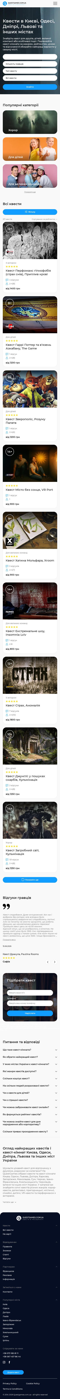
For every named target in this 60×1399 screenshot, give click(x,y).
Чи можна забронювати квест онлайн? (26, 1107)
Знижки (7, 1250)
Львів (6, 1316)
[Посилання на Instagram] (4, 1362)
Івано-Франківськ (12, 1320)
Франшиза (8, 1271)
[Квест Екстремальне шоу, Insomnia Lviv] (30, 617)
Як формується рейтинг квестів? (22, 1114)
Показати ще (30, 192)
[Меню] (55, 4)
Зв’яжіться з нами (12, 1287)
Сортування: (43, 219)
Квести (6, 1225)
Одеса (6, 1308)
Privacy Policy (10, 1383)
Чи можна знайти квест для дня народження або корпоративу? (22, 1123)
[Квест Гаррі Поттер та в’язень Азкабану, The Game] (30, 331)
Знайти (30, 87)
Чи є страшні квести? (15, 1100)
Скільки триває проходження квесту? (25, 1131)
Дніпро (6, 1312)
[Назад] (47, 962)
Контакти (7, 1292)
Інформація (9, 1279)
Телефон (11, 998)
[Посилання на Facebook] (9, 1362)
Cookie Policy (33, 1383)
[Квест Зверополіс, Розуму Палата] (30, 405)
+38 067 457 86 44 (12, 1356)
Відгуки (7, 1258)
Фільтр (31, 212)
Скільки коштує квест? (16, 1078)
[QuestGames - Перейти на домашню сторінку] (14, 3)
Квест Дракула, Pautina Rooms (21, 954)
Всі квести (8, 1230)
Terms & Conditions (12, 1389)
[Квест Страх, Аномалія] (30, 690)
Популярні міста (11, 1300)
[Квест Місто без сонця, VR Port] (30, 476)
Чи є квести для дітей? (16, 1093)
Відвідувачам (9, 1242)
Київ (5, 1304)
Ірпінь (6, 1340)
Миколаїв (8, 1328)
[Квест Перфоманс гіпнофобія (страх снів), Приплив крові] (30, 257)
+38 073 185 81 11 (10, 1353)
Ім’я (9, 988)
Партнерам (9, 1267)
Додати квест (13, 1372)
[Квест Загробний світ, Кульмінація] (30, 837)
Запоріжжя (8, 1324)
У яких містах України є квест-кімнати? (26, 1064)
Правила (7, 1246)
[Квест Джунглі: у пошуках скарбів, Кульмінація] (30, 762)
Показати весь (9, 940)
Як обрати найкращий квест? (20, 1057)
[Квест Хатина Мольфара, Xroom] (30, 545)
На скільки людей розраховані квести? (26, 1085)
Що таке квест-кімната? (17, 1049)
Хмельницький (10, 1332)
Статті (6, 1254)
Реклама (7, 1275)
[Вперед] (54, 962)
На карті (7, 1234)
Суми (5, 1336)
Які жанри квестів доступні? (19, 1071)
